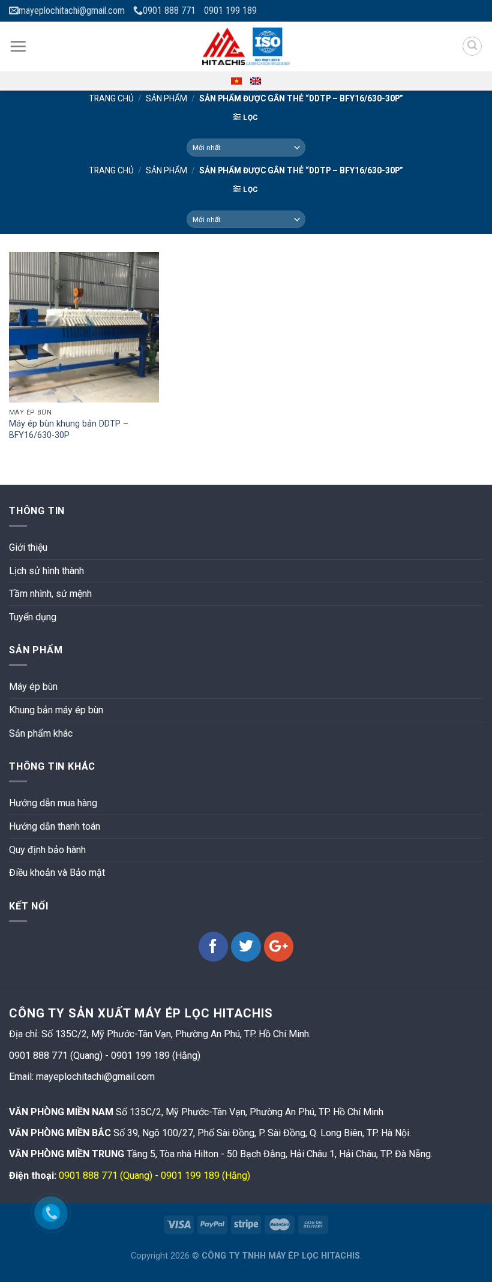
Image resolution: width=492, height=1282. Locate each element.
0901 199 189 (230, 10)
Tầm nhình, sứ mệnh (50, 593)
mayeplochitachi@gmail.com (72, 10)
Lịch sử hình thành (46, 571)
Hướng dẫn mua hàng (53, 803)
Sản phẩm (166, 98)
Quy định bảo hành (47, 849)
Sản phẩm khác (41, 733)
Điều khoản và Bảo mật (57, 872)
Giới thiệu (28, 547)
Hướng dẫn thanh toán (54, 826)
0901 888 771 (169, 10)
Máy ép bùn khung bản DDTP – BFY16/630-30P (68, 429)
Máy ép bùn (33, 686)
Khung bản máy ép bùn (56, 710)
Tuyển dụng (32, 617)
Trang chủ (111, 98)
